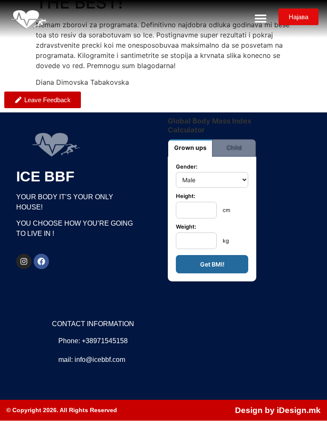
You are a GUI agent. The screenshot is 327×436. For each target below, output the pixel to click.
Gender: (187, 167)
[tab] (190, 148)
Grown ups (190, 147)
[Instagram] (24, 261)
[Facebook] (41, 261)
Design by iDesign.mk (278, 410)
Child (234, 147)
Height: (185, 196)
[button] (260, 18)
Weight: (186, 227)
